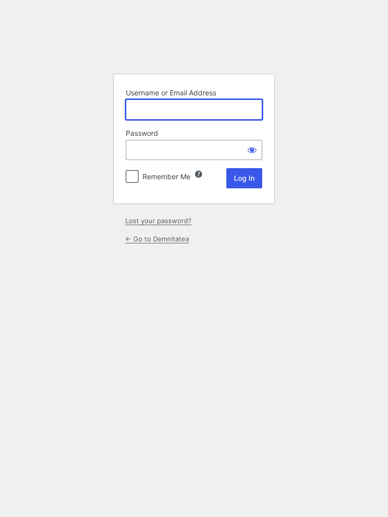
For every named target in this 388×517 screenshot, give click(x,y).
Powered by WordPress (194, 40)
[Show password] (252, 150)
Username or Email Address (171, 92)
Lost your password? (158, 221)
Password (142, 133)
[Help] (198, 174)
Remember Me (166, 176)
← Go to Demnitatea (157, 239)
